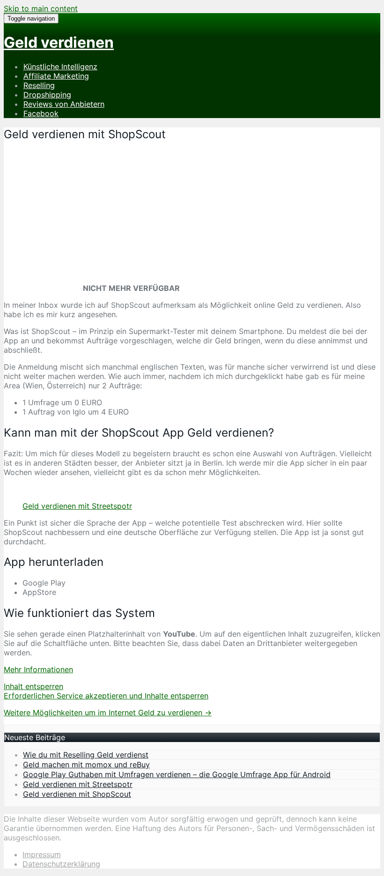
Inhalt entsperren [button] (33, 686)
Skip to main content (41, 8)
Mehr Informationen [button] (38, 669)
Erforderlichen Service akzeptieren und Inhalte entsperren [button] (106, 695)
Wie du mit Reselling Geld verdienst (85, 754)
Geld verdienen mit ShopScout (77, 794)
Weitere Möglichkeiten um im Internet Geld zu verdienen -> (108, 712)
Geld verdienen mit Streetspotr (77, 506)
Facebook (41, 113)
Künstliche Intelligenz (60, 66)
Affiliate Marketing (56, 76)
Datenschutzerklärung (61, 864)
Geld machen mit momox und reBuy (86, 764)
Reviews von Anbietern (63, 104)
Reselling (39, 85)
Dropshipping (47, 94)
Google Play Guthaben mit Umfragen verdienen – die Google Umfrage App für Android (177, 774)
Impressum (41, 854)
